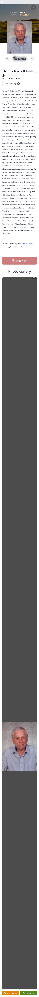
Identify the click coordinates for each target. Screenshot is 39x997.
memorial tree (27, 243)
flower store (25, 246)
